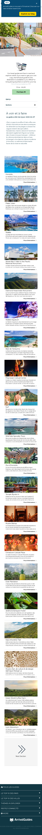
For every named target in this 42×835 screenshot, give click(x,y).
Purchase (20, 92)
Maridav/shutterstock (35, 55)
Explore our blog (27, 14)
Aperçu (8, 99)
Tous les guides (11, 787)
